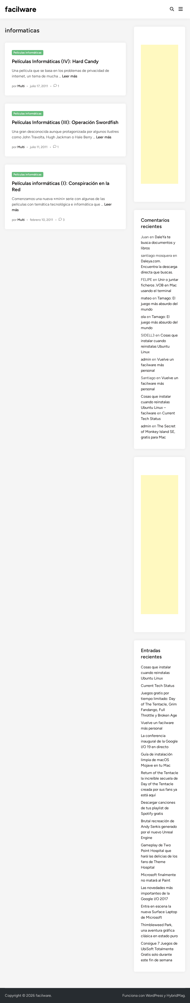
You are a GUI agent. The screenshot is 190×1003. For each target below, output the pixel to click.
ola (143, 316)
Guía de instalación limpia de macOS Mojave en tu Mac (156, 760)
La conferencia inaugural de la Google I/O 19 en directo (159, 741)
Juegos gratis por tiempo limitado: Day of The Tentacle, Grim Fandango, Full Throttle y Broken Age (159, 704)
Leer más (69, 76)
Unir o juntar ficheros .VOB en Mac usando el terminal (159, 285)
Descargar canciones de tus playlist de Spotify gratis (158, 808)
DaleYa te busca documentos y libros (158, 242)
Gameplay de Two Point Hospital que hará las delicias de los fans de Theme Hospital (159, 856)
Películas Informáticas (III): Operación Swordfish (65, 122)
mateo (146, 298)
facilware (20, 9)
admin (146, 359)
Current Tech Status (157, 685)
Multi (21, 86)
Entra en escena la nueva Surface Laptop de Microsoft (159, 912)
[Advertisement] (159, 114)
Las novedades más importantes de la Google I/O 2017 (157, 893)
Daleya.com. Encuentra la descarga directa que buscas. (159, 266)
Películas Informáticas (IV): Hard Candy (55, 61)
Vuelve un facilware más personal (157, 365)
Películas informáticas (27, 52)
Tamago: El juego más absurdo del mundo (159, 303)
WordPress (154, 995)
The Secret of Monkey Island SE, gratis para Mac (158, 431)
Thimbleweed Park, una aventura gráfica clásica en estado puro (159, 930)
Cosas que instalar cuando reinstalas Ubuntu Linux (156, 672)
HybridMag (176, 995)
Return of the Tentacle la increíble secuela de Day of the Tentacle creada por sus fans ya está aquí (159, 784)
